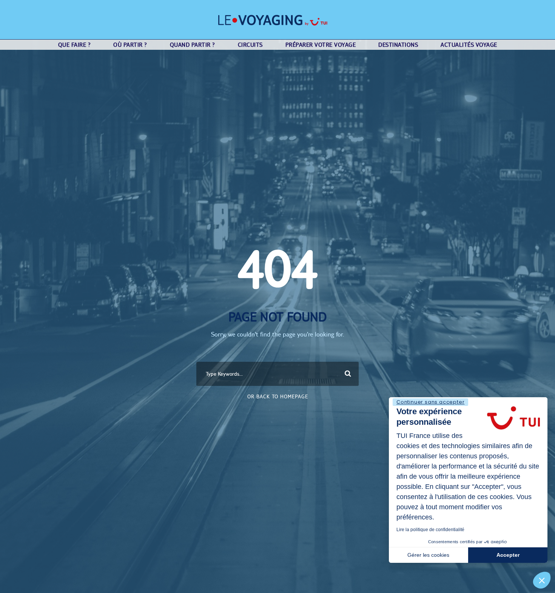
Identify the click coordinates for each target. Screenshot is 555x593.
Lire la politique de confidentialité (430, 529)
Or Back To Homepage (277, 396)
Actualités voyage (469, 44)
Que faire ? (74, 44)
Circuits (250, 44)
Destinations (398, 44)
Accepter (508, 555)
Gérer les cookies (428, 555)
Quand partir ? (192, 44)
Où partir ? (130, 44)
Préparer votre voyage (320, 44)
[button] (542, 580)
